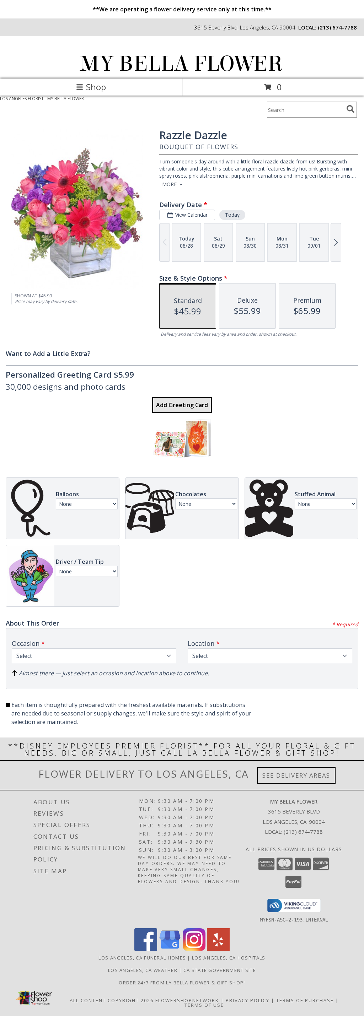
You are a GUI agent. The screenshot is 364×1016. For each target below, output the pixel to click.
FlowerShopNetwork (187, 1000)
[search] (350, 109)
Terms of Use (204, 1005)
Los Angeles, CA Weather (142, 970)
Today (232, 214)
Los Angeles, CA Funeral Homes (142, 958)
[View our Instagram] (194, 949)
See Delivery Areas (296, 775)
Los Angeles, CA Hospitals (229, 958)
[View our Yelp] (218, 949)
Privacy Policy (247, 1000)
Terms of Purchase (305, 1000)
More (169, 184)
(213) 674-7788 (337, 27)
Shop (96, 87)
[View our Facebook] (145, 949)
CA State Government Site (219, 970)
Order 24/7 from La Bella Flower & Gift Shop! (182, 982)
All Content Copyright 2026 (112, 1000)
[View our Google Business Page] (170, 949)
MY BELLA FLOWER (181, 63)
